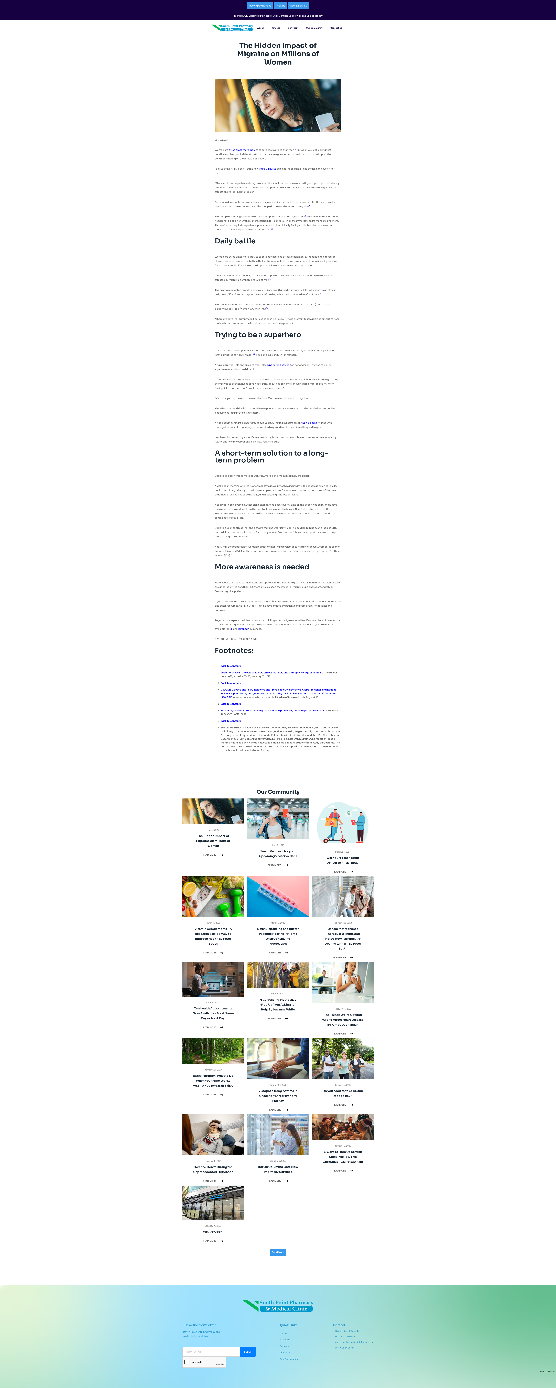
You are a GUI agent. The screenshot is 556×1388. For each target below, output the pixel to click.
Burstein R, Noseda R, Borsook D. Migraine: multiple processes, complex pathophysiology (272, 710)
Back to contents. (231, 666)
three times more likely (242, 150)
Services (275, 27)
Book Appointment (260, 5)
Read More (278, 1252)
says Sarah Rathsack (279, 365)
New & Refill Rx (298, 5)
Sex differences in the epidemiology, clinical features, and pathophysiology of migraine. (272, 672)
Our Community (314, 27)
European (243, 629)
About (260, 27)
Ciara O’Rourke (267, 168)
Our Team (293, 27)
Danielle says (309, 423)
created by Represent (547, 1371)
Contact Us (336, 27)
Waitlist (280, 5)
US (231, 629)
